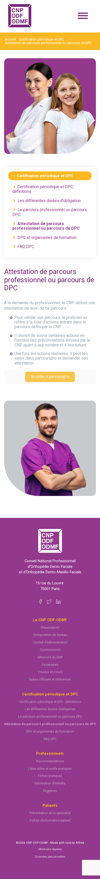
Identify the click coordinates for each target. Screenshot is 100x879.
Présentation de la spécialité (50, 813)
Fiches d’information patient (50, 820)
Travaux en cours (50, 672)
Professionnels (50, 753)
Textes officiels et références (50, 679)
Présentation (50, 627)
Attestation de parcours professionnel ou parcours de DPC (48, 43)
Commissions (50, 650)
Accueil (10, 39)
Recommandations (50, 761)
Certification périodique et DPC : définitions (43, 189)
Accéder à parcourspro (50, 377)
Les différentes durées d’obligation (49, 200)
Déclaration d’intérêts (50, 783)
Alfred (80, 842)
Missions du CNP (50, 657)
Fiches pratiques (50, 776)
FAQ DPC (25, 246)
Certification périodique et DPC (41, 39)
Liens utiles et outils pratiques (50, 768)
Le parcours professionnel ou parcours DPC (49, 212)
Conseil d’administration (50, 642)
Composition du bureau (50, 635)
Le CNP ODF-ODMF (50, 620)
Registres (50, 791)
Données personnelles (50, 856)
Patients (50, 805)
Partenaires (50, 665)
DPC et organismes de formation (46, 237)
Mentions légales (50, 849)
